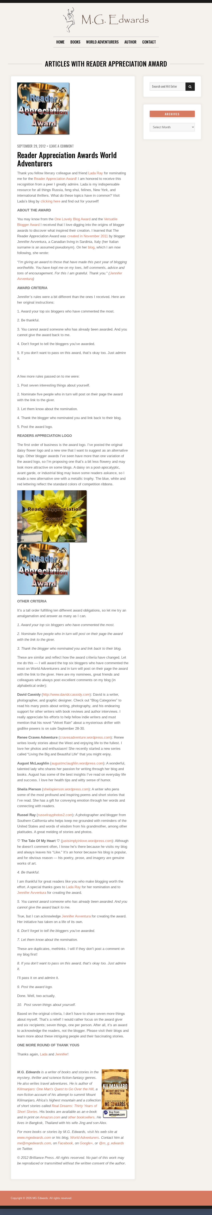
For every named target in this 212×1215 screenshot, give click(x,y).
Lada (43, 1054)
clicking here (50, 201)
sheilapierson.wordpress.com (66, 789)
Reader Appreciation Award (55, 179)
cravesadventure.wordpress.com (85, 737)
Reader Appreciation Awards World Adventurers (67, 158)
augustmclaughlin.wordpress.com (77, 763)
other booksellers (81, 1117)
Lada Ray (95, 173)
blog (91, 247)
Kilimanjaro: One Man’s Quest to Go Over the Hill (55, 1089)
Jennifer (61, 1054)
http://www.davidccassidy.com (66, 695)
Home (60, 42)
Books (75, 42)
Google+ (86, 1143)
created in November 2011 (87, 236)
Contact (149, 42)
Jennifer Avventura (31, 893)
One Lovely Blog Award (72, 219)
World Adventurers (102, 42)
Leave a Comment (61, 146)
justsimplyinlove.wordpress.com (87, 841)
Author (130, 42)
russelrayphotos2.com (55, 815)
